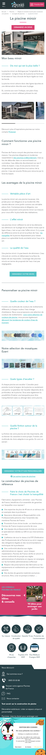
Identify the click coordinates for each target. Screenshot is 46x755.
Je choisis (28, 747)
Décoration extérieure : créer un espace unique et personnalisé (22, 710)
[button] (24, 595)
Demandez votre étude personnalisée (23, 471)
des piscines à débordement (25, 158)
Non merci (18, 747)
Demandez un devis (23, 27)
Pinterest (12, 132)
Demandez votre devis (23, 274)
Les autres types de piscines (23, 476)
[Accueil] (17, 4)
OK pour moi (38, 747)
